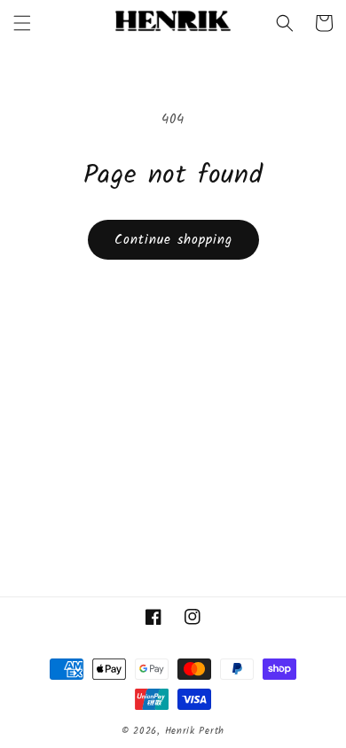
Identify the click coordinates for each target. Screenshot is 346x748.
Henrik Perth (194, 731)
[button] (22, 23)
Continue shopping (173, 240)
